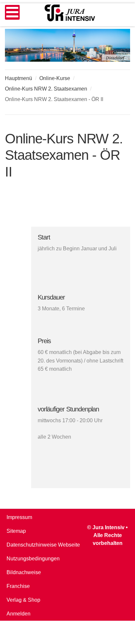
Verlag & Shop (23, 600)
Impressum (19, 517)
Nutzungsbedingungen (33, 558)
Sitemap (16, 531)
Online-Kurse (54, 78)
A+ (112, 108)
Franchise (18, 586)
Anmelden (18, 613)
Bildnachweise (24, 572)
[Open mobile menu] (12, 12)
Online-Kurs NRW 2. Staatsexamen (46, 89)
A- (126, 108)
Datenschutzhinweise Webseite (43, 545)
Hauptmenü (18, 78)
